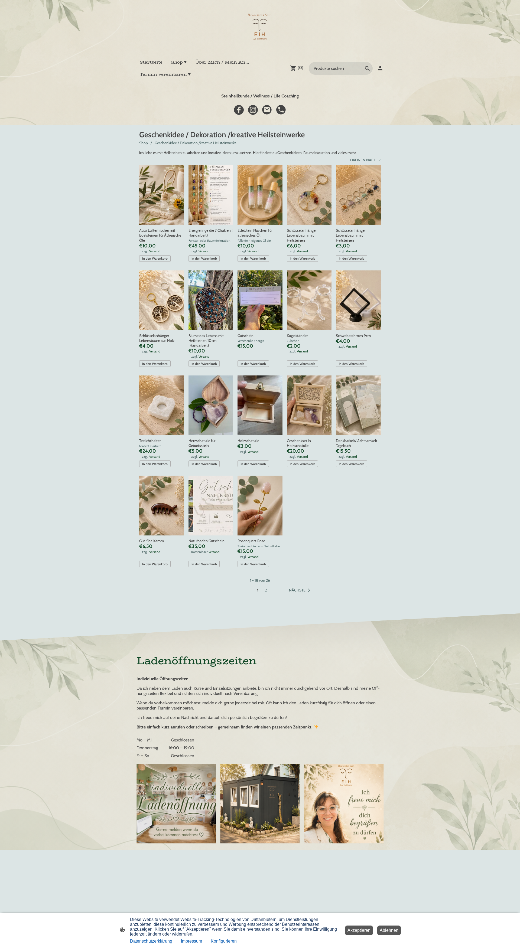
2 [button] (266, 590)
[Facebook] (239, 110)
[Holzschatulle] (260, 405)
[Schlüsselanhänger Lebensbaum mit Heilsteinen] (309, 195)
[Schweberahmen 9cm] (358, 300)
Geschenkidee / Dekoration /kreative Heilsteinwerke (195, 142)
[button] (300, 590)
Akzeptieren (358, 930)
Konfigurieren (224, 941)
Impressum (191, 941)
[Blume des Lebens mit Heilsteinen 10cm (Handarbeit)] (210, 300)
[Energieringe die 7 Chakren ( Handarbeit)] (210, 195)
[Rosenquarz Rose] (260, 505)
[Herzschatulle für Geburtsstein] (210, 405)
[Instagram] (253, 110)
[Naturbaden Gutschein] (210, 505)
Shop (143, 142)
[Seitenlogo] (259, 27)
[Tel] (281, 110)
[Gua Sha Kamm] (161, 505)
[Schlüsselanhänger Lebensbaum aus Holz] (161, 300)
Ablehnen (389, 930)
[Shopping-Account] (380, 68)
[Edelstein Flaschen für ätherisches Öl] (260, 195)
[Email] (267, 110)
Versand (154, 251)
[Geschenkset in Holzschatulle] (309, 405)
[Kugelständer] (309, 300)
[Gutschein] (260, 300)
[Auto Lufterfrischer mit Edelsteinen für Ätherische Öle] (161, 195)
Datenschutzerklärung (151, 941)
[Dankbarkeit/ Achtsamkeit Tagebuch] (358, 405)
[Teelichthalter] (161, 405)
